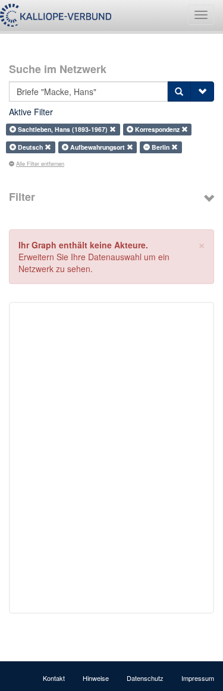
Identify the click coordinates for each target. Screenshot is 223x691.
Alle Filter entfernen (40, 163)
